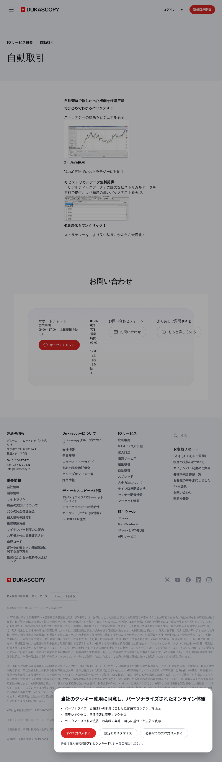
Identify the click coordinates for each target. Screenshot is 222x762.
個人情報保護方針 (81, 743)
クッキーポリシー (107, 743)
